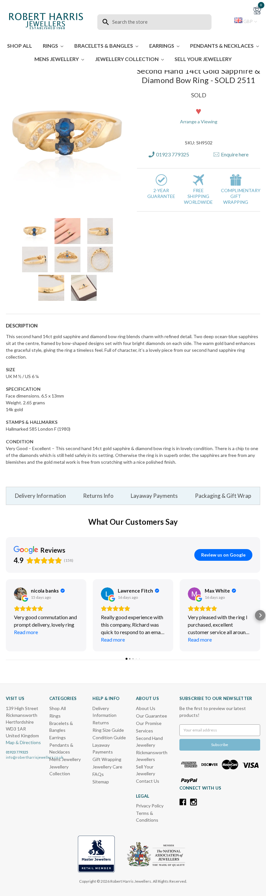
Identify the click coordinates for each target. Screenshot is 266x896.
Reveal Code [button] (133, 127)
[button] (187, 48)
